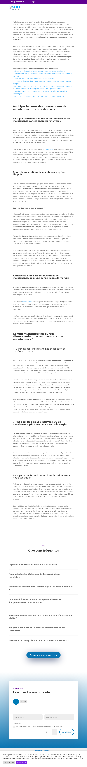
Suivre (23, 701)
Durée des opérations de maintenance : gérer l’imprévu (34, 79)
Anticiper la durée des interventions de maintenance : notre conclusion (38, 96)
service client (27, 302)
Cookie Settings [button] (9, 762)
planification (49, 150)
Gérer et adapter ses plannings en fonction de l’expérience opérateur (39, 89)
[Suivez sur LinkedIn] (16, 702)
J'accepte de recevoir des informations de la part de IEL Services (39, 727)
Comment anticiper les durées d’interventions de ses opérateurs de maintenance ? (42, 86)
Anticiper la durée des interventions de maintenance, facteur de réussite (39, 71)
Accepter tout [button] (21, 762)
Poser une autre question (43, 655)
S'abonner (67, 731)
